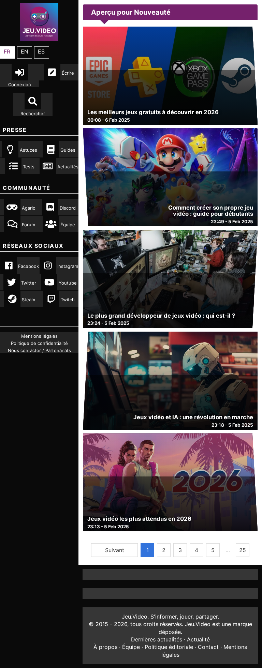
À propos (105, 646)
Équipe (131, 646)
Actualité (198, 639)
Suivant (114, 550)
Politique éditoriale (169, 646)
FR (7, 51)
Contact (208, 646)
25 (242, 550)
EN (24, 51)
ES (41, 51)
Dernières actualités (156, 639)
